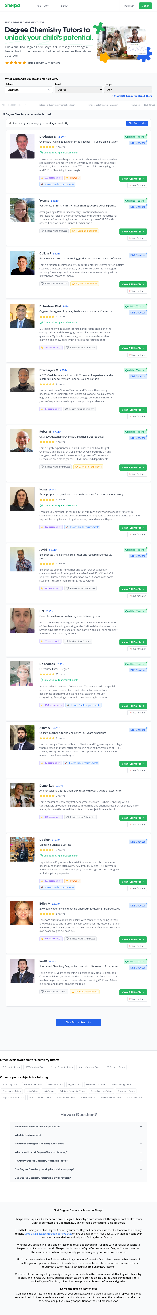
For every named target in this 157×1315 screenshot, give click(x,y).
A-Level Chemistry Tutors (62, 1067)
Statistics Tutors (88, 1097)
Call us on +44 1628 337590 (143, 105)
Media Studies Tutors (66, 1097)
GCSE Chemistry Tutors (35, 1067)
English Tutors (74, 1084)
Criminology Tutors (126, 1091)
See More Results (78, 1022)
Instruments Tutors (135, 1097)
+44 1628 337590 (103, 1233)
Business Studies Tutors (111, 1097)
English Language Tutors (101, 1091)
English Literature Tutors (13, 1097)
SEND (64, 5)
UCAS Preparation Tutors (40, 1097)
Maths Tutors (32, 1091)
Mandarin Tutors (55, 1084)
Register (129, 5)
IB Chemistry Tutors (11, 1067)
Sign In (145, 5)
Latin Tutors (49, 1091)
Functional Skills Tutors (96, 1084)
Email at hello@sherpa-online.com (103, 105)
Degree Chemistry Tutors (89, 1067)
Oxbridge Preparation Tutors (72, 1091)
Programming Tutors (12, 1091)
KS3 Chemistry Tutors (115, 1067)
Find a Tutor (42, 5)
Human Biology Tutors (121, 1084)
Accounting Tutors (10, 1084)
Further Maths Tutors (33, 1084)
